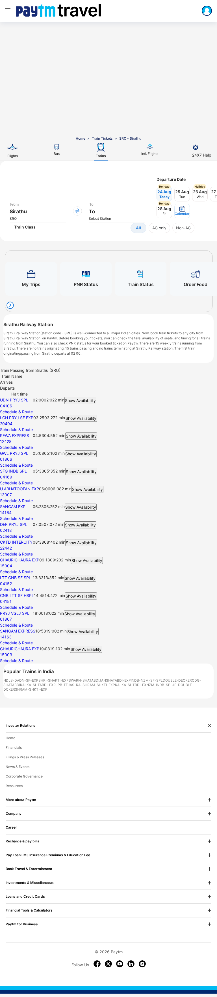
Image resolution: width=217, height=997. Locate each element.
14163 (6, 636)
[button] (182, 211)
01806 (6, 459)
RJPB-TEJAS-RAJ (68, 685)
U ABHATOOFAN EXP (19, 488)
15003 (6, 654)
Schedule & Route (16, 411)
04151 (6, 601)
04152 (6, 583)
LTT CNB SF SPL (15, 577)
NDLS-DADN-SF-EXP (20, 680)
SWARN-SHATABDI (84, 680)
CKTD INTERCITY (16, 542)
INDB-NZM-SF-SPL (147, 680)
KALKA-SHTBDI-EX (130, 685)
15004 (6, 565)
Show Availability (80, 400)
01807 (6, 619)
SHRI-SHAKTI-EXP (53, 680)
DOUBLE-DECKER (177, 680)
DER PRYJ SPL (13, 524)
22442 (6, 548)
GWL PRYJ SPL (14, 453)
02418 (6, 530)
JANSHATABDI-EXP (115, 680)
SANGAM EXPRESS (17, 631)
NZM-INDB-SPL (159, 685)
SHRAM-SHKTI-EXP (99, 685)
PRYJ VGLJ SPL (14, 613)
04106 (6, 405)
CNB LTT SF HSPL (17, 595)
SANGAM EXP (12, 506)
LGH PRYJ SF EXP (16, 417)
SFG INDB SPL (13, 471)
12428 (6, 441)
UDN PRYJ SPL (14, 400)
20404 (6, 423)
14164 (6, 512)
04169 (6, 477)
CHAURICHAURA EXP (19, 559)
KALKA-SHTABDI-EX (36, 685)
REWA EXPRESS (14, 435)
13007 (6, 494)
